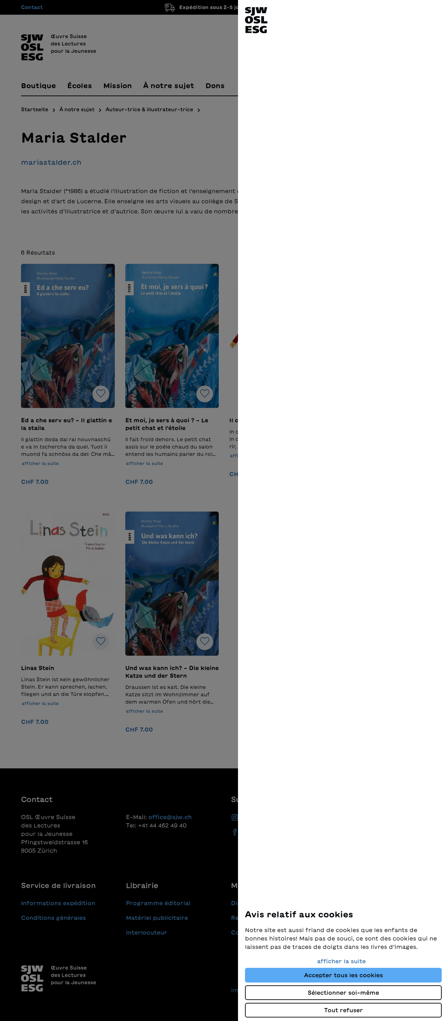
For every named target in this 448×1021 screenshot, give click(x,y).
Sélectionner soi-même (343, 992)
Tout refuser (343, 1010)
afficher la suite (341, 961)
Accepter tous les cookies (343, 975)
